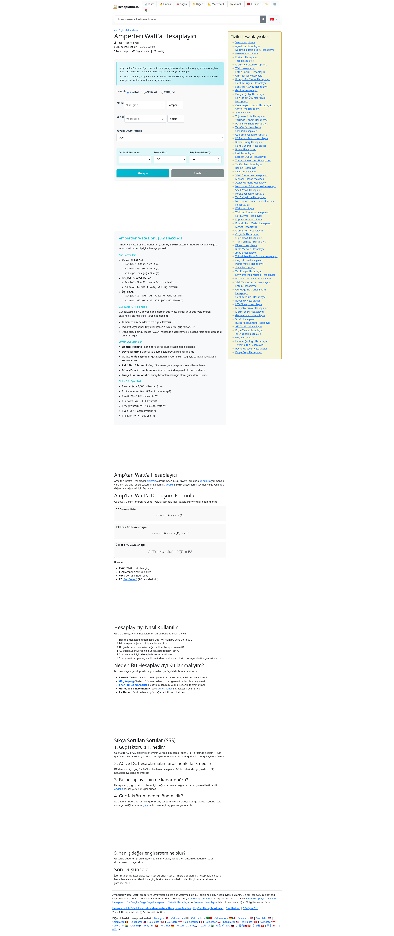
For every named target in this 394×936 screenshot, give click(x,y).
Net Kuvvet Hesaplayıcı (248, 215)
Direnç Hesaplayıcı (246, 245)
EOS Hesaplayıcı (244, 208)
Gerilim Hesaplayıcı (246, 90)
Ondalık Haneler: (129, 152)
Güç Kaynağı (127, 681)
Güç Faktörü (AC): (200, 152)
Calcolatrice (178, 918)
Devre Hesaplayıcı (245, 171)
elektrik (151, 481)
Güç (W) (134, 92)
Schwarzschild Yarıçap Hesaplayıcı (255, 274)
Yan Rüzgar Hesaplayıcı (248, 271)
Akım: (120, 103)
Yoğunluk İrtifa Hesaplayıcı (250, 116)
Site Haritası (233, 908)
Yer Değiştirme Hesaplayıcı (250, 197)
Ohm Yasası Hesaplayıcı (249, 75)
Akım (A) (151, 92)
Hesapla (143, 173)
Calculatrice (192, 922)
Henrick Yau (132, 42)
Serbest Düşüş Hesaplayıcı (250, 156)
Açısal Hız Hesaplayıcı (247, 46)
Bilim (128, 30)
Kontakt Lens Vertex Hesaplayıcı (253, 223)
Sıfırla (197, 173)
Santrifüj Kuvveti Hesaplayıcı (251, 86)
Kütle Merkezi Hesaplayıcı (250, 249)
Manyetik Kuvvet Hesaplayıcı (251, 308)
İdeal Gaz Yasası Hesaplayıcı (251, 175)
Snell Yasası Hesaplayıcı (248, 190)
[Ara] (263, 19)
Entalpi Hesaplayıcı (246, 286)
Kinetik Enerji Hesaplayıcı (249, 142)
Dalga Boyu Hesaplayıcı (248, 352)
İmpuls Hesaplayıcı (246, 252)
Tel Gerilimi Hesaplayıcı (248, 164)
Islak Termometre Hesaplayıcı (252, 282)
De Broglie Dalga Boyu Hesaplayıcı (255, 49)
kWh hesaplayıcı (244, 153)
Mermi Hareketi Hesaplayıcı (251, 64)
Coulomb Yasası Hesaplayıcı (251, 134)
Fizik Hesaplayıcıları (198, 898)
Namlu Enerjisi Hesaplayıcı (250, 145)
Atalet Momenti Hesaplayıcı (251, 182)
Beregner (159, 918)
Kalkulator (211, 922)
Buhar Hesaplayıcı (245, 149)
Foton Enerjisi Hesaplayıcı (250, 72)
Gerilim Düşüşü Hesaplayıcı (251, 83)
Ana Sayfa (119, 30)
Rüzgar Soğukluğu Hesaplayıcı (253, 322)
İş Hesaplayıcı (243, 112)
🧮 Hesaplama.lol (126, 7)
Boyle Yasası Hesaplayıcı (249, 330)
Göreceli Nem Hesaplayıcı (250, 315)
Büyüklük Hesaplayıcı (247, 300)
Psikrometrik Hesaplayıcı (249, 263)
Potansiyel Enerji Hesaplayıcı (251, 123)
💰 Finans (165, 4)
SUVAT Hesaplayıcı (245, 319)
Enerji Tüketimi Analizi (133, 685)
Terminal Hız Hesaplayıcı (249, 345)
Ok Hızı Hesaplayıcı (246, 131)
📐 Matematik (216, 4)
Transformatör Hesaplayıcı (250, 241)
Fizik (135, 30)
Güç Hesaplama (244, 337)
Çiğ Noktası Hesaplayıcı (248, 238)
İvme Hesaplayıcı (245, 42)
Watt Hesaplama (245, 68)
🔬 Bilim (149, 4)
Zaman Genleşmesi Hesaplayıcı (253, 160)
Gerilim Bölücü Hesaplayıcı (250, 297)
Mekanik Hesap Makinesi (249, 179)
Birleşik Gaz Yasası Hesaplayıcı (252, 79)
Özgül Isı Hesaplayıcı (247, 234)
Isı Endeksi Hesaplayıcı (248, 334)
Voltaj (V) (169, 92)
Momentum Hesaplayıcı (249, 230)
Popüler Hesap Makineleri (208, 908)
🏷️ (266, 4)
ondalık (118, 789)
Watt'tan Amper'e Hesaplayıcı (252, 212)
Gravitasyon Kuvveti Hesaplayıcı (253, 105)
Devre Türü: (161, 152)
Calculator (243, 918)
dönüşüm (205, 481)
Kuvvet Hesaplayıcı (246, 227)
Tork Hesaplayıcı (244, 61)
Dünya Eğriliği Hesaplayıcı (250, 94)
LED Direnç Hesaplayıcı (248, 304)
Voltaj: (121, 116)
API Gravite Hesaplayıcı (248, 326)
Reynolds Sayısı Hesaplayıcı (251, 348)
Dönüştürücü (250, 908)
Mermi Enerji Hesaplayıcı (249, 311)
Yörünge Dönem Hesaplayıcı (251, 120)
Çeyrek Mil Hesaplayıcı (248, 109)
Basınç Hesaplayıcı (246, 168)
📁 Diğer (198, 4)
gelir (145, 805)
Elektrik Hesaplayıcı (246, 53)
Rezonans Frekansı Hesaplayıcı (253, 278)
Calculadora (198, 918)
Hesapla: (122, 91)
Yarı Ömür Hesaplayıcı (248, 127)
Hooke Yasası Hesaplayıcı (249, 193)
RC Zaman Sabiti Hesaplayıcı (251, 138)
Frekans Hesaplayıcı (246, 57)
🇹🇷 (253, 4)
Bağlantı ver (142, 51)
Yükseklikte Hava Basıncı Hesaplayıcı (256, 256)
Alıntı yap (122, 51)
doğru (169, 484)
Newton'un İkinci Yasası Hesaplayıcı (255, 186)
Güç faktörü (130, 579)
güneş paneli (165, 688)
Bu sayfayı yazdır (127, 47)
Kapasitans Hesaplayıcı (248, 219)
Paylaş (160, 51)
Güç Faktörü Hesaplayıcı (249, 260)
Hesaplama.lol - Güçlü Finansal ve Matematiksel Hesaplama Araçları (151, 908)
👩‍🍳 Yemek (235, 4)
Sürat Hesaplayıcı (245, 267)
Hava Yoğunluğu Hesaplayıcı (251, 341)
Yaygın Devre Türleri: (129, 130)
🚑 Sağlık (181, 4)
